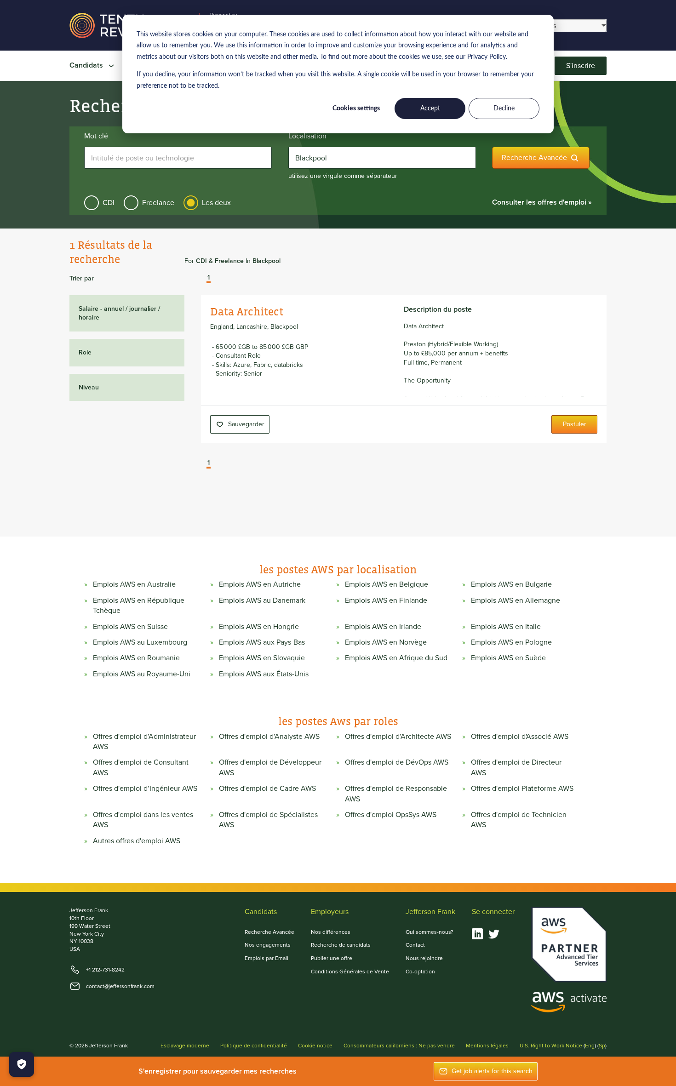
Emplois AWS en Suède (508, 658)
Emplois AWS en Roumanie (136, 658)
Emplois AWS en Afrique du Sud (396, 658)
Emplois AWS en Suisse (130, 627)
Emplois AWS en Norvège (386, 642)
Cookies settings (356, 108)
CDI (109, 202)
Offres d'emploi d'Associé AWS (519, 737)
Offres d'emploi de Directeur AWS (516, 767)
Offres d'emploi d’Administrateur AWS (144, 742)
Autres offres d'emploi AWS (136, 841)
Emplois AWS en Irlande (383, 627)
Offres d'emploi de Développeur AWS (270, 767)
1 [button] (208, 278)
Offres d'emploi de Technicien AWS (519, 820)
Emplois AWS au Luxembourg (140, 642)
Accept (430, 108)
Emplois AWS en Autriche (260, 584)
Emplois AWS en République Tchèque (138, 605)
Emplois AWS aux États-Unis (264, 674)
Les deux (216, 202)
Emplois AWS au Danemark (262, 600)
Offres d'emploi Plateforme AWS (522, 788)
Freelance (158, 202)
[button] (202, 278)
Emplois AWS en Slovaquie (262, 658)
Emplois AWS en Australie (134, 584)
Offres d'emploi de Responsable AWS (396, 793)
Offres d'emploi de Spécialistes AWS (268, 820)
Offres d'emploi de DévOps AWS (396, 762)
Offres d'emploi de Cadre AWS (267, 788)
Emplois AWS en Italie (506, 627)
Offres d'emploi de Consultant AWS (141, 767)
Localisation (307, 136)
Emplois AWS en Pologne (511, 642)
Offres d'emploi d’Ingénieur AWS (145, 788)
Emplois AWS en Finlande (386, 600)
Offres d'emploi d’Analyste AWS (269, 737)
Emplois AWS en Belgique (386, 584)
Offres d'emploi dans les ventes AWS (143, 820)
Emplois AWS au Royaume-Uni (141, 674)
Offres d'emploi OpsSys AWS (390, 815)
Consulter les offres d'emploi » (542, 202)
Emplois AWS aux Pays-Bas (262, 642)
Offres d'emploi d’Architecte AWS (398, 737)
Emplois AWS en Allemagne (515, 600)
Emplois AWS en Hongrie (259, 627)
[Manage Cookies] (21, 1064)
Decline (504, 108)
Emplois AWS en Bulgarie (511, 584)
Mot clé (96, 136)
